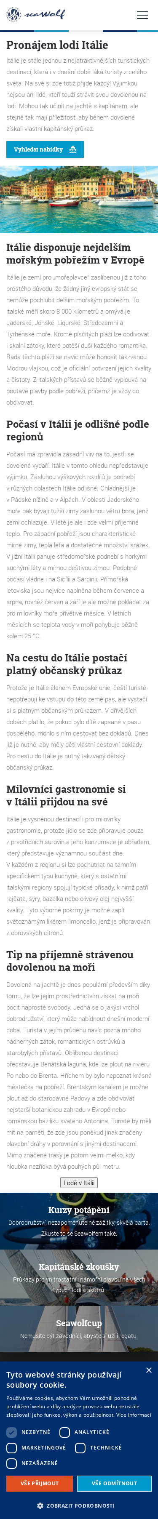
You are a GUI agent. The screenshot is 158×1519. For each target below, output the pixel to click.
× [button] (148, 1370)
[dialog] (79, 1440)
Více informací (133, 1414)
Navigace (142, 15)
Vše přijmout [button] (40, 1483)
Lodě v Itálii (79, 1182)
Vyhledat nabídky (38, 149)
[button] (79, 1504)
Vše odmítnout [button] (114, 1483)
